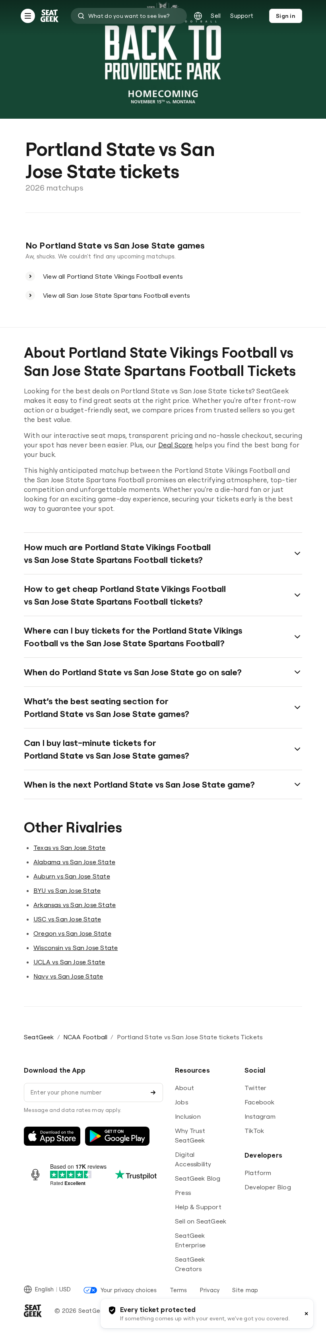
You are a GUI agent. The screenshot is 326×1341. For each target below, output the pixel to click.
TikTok (254, 1131)
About (184, 1088)
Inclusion (188, 1116)
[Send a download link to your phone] (153, 1092)
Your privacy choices (129, 1290)
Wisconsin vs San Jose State (75, 948)
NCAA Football (85, 1037)
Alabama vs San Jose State (74, 862)
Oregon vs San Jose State (72, 933)
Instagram (260, 1116)
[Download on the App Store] (52, 1136)
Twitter (255, 1088)
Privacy (210, 1290)
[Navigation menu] (28, 16)
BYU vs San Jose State (67, 890)
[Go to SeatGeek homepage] (49, 16)
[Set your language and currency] (198, 16)
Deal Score (175, 445)
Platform (258, 1173)
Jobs (181, 1102)
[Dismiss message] (306, 1313)
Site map (245, 1290)
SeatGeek (39, 1037)
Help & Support (198, 1207)
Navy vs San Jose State (68, 976)
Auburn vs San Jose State (71, 876)
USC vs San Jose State (67, 919)
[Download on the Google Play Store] (117, 1136)
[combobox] (129, 16)
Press (183, 1192)
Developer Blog (267, 1187)
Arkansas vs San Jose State (74, 905)
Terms (178, 1290)
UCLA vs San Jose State (69, 962)
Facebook (259, 1102)
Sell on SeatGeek (200, 1221)
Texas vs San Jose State (69, 848)
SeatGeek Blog (198, 1178)
